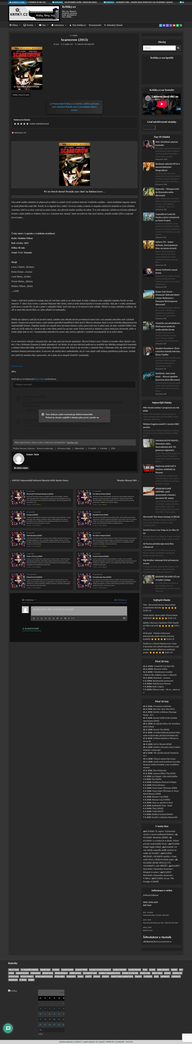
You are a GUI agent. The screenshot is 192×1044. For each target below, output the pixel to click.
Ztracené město (160, 669)
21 (59, 1019)
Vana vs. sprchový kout (162, 803)
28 (59, 1025)
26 (50, 1025)
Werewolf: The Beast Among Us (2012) (40, 494)
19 (50, 1019)
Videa (156, 976)
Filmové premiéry (119, 969)
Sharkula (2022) (160, 837)
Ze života (23, 980)
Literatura (59, 25)
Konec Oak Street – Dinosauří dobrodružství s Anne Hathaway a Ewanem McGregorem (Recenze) (167, 298)
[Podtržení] (42, 618)
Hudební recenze (22, 973)
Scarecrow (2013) (74, 40)
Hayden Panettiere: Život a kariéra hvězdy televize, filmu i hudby (167, 351)
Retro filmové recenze (44, 976)
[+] (72, 618)
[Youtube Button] (174, 25)
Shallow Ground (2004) (162, 814)
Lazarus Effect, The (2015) (164, 773)
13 (54, 1014)
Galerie (152, 969)
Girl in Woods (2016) (162, 744)
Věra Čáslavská (159, 770)
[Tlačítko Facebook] (164, 25)
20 (54, 1019)
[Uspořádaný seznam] (50, 618)
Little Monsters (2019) (34, 535)
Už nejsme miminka (162, 706)
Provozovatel (95, 25)
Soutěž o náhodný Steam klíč (164, 817)
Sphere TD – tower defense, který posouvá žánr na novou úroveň (166, 245)
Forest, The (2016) (161, 730)
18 (45, 1019)
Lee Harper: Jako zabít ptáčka (165, 776)
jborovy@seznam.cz (163, 942)
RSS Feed (147, 905)
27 (54, 1025)
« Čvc (40, 1034)
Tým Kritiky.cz (79, 25)
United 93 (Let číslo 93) (164, 666)
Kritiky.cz (69, 7)
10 (40, 1014)
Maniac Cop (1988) (160, 797)
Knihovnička (35, 973)
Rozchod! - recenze (161, 678)
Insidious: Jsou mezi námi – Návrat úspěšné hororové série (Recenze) (167, 376)
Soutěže (88, 976)
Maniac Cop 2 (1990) (161, 800)
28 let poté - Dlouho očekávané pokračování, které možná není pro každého (158, 636)
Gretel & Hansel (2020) (101, 556)
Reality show (157, 973)
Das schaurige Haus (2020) (102, 577)
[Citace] (57, 618)
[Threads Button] (167, 25)
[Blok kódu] (61, 618)
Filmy (15, 25)
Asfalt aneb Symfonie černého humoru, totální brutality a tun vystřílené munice (161, 765)
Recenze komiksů (27, 976)
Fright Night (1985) (152, 847)
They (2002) (157, 808)
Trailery (138, 976)
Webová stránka (22, 468)
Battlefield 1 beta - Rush (162, 806)
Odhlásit (154, 895)
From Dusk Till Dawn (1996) (164, 788)
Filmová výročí (81, 969)
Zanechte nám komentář (85, 44)
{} (69, 618)
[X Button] (160, 25)
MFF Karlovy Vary (90, 973)
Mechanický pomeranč (163, 681)
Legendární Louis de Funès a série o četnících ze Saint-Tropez (167, 217)
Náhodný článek (114, 25)
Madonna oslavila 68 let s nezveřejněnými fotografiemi (167, 167)
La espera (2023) (32, 515)
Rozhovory (71, 976)
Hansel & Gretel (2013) (34, 577)
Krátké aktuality (61, 973)
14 (59, 1014)
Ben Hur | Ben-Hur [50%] (164, 709)
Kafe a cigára (158, 687)
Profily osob (145, 973)
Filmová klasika (67, 969)
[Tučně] (34, 618)
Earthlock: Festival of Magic (164, 782)
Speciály (97, 976)
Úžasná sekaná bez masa (164, 759)
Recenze (167, 973)
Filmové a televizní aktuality (100, 969)
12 (50, 1014)
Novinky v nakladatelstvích (109, 973)
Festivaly (56, 969)
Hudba (11, 973)
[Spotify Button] (177, 25)
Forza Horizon (158, 785)
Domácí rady (45, 969)
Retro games (59, 976)
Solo (57, 44)
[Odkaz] (65, 618)
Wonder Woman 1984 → (128, 480)
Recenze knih (13, 976)
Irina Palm (39, 379)
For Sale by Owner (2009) (102, 494)
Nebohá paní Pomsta (162, 684)
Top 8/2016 (156, 779)
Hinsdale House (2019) (100, 515)
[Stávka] (46, 618)
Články (31, 980)
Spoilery (105, 976)
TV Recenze (148, 976)
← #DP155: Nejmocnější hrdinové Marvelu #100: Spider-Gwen (39, 480)
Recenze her (177, 973)
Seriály (30, 25)
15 (64, 1014)
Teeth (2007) (157, 811)
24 (40, 1025)
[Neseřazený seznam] (54, 618)
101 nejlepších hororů (29, 969)
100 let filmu (14, 969)
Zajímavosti (165, 976)
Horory (75, 35)
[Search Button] (180, 25)
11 (45, 1014)
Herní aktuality (163, 969)
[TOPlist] (12, 991)
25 (45, 1025)
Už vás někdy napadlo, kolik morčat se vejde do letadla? (160, 850)
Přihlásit (146, 895)
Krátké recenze (75, 973)
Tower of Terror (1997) (34, 556)
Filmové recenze (135, 969)
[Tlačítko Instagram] (170, 25)
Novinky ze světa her (130, 973)
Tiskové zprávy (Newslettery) (122, 976)
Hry (44, 25)
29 (64, 1025)
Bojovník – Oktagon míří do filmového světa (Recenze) (167, 192)
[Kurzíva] (38, 618)
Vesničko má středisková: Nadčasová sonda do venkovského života (167, 326)
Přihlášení (122, 600)
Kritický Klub (48, 973)
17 (40, 1019)
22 (64, 1019)
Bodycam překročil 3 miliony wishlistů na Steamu (165, 469)
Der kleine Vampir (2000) (101, 535)
